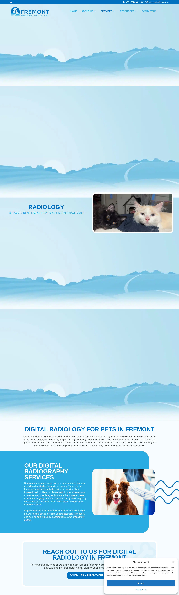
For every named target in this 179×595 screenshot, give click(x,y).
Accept (141, 583)
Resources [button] (127, 11)
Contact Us (149, 11)
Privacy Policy (141, 590)
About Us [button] (87, 11)
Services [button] (106, 11)
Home (73, 11)
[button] (173, 562)
